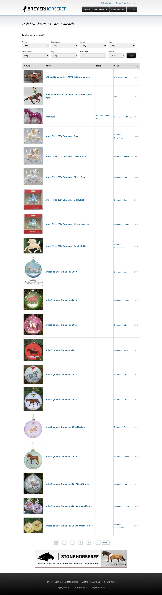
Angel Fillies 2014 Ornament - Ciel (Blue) (64, 200)
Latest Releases (117, 9)
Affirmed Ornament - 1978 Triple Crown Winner (67, 77)
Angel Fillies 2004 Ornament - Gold (61, 136)
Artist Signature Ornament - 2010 (61, 300)
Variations (84, 51)
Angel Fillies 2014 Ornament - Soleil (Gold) (65, 246)
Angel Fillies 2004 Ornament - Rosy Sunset (65, 156)
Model (48, 66)
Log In (135, 3)
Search (87, 9)
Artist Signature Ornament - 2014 (61, 399)
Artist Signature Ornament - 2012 (61, 350)
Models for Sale (106, 3)
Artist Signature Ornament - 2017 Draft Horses (67, 484)
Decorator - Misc (120, 272)
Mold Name (27, 51)
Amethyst (50, 117)
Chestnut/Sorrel (120, 77)
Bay (115, 96)
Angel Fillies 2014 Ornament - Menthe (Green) (67, 224)
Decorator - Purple (121, 427)
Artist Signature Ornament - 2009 (61, 272)
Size (110, 41)
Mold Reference (100, 9)
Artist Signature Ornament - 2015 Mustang (65, 427)
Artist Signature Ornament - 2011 (61, 325)
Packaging (55, 41)
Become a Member (123, 3)
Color (24, 41)
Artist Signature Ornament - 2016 (61, 456)
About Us (96, 581)
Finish (111, 51)
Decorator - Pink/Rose (123, 117)
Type (53, 51)
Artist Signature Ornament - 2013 (61, 374)
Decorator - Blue (120, 177)
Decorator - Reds (121, 350)
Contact (132, 9)
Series (82, 41)
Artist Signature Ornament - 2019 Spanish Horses (69, 526)
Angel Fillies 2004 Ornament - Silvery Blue (65, 177)
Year (136, 66)
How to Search (110, 581)
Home (48, 581)
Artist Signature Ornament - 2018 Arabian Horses (68, 506)
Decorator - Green (121, 224)
